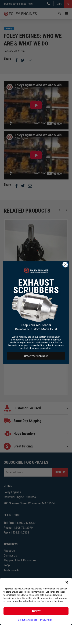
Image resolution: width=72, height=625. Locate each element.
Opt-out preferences (27, 620)
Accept (36, 611)
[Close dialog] (65, 264)
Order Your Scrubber (36, 356)
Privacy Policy (45, 620)
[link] (36, 299)
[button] (67, 582)
